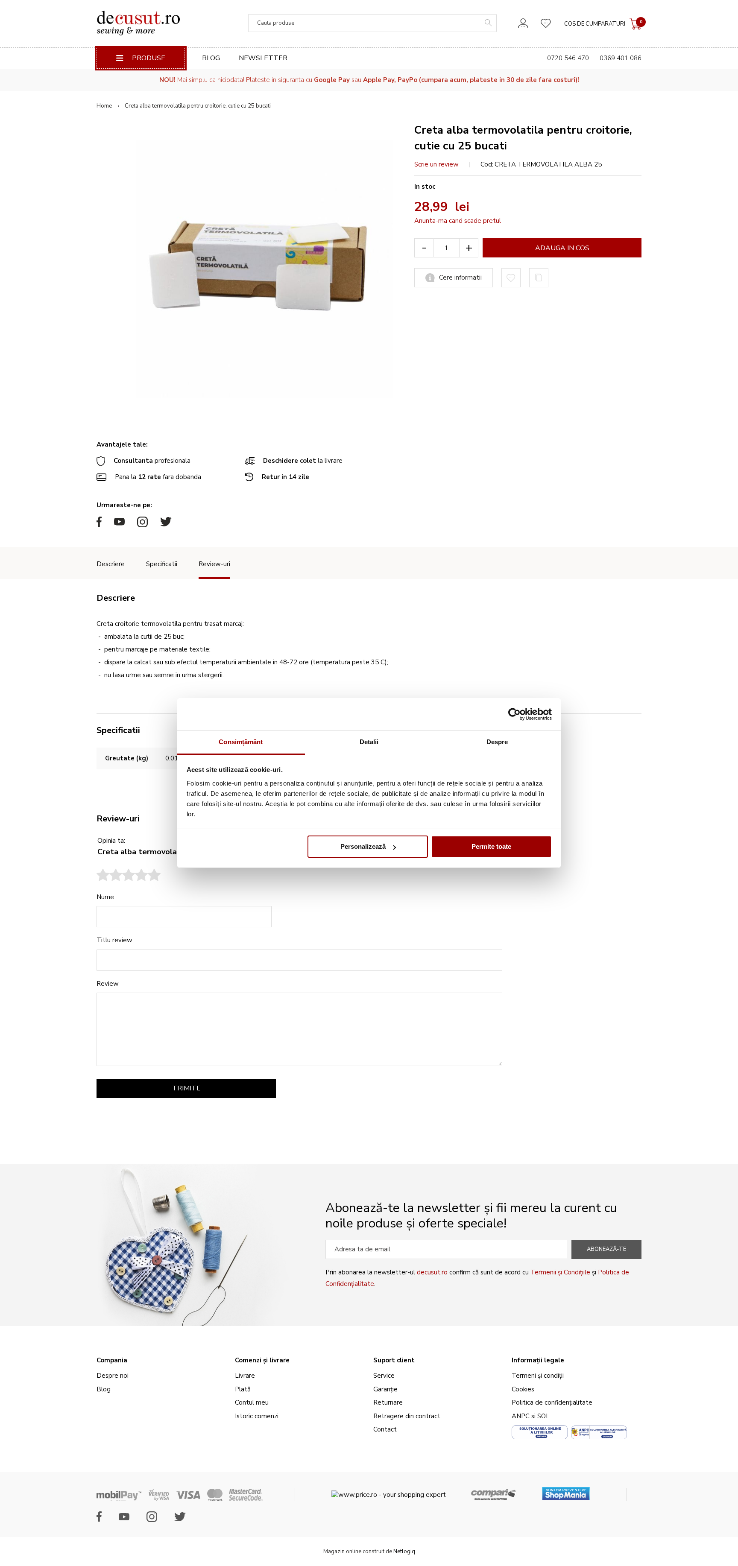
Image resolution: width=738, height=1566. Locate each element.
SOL (543, 1416)
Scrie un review (436, 164)
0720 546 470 (568, 58)
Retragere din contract (406, 1416)
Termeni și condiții (538, 1375)
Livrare (245, 1375)
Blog (211, 58)
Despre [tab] (497, 741)
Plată (243, 1389)
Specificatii (161, 564)
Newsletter (263, 58)
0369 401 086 (620, 58)
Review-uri (214, 564)
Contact (385, 1429)
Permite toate (491, 846)
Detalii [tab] (369, 741)
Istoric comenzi (256, 1416)
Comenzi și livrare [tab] (262, 1360)
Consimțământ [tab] (241, 741)
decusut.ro (432, 1272)
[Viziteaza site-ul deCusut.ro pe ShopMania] (566, 1490)
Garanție (385, 1389)
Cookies (523, 1389)
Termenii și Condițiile (560, 1272)
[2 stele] (109, 876)
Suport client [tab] (394, 1360)
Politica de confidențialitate (552, 1402)
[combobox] (372, 23)
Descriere (111, 564)
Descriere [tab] (116, 598)
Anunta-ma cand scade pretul (457, 220)
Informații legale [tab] (538, 1360)
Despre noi (113, 1375)
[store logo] (138, 23)
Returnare (388, 1402)
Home (104, 106)
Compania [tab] (112, 1360)
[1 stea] (103, 876)
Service (384, 1375)
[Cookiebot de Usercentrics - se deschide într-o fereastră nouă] (514, 714)
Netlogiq (404, 1551)
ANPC (521, 1416)
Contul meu (252, 1402)
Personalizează (363, 846)
